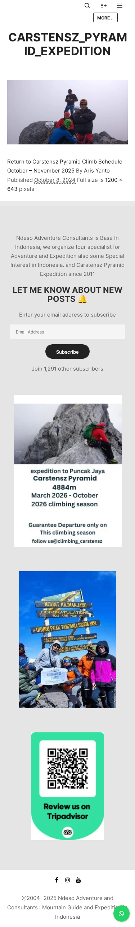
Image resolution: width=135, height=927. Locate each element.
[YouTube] (78, 880)
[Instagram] (67, 880)
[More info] (103, 5)
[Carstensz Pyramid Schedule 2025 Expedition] (68, 545)
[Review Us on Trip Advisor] (67, 838)
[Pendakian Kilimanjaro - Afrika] (67, 706)
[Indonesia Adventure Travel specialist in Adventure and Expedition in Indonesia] (43, 11)
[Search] (87, 5)
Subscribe (67, 352)
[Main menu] (119, 5)
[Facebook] (57, 880)
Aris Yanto (97, 170)
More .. (105, 18)
